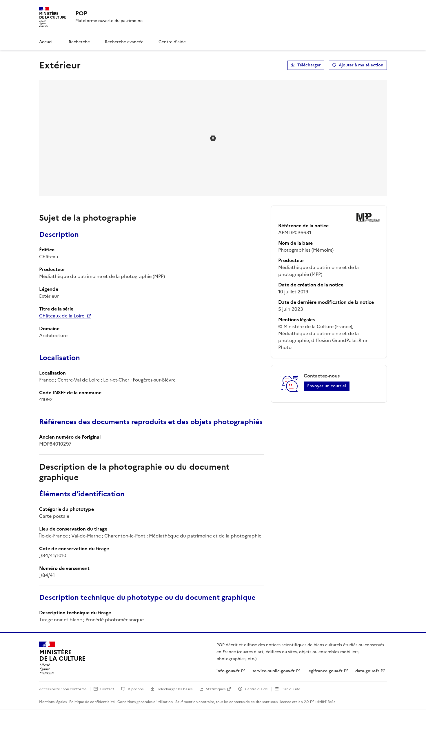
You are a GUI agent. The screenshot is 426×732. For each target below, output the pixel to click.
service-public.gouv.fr (273, 671)
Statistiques (215, 689)
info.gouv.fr (228, 671)
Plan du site (290, 689)
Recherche (79, 42)
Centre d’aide (256, 689)
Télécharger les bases (174, 689)
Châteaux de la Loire (61, 315)
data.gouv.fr (367, 671)
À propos (135, 689)
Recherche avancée (124, 42)
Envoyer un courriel (326, 386)
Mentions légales (53, 701)
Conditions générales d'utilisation (145, 701)
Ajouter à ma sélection (361, 65)
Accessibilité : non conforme (63, 689)
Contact (107, 689)
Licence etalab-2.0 (293, 701)
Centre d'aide (172, 42)
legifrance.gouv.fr (325, 671)
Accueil (46, 42)
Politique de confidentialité (92, 701)
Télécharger (309, 65)
